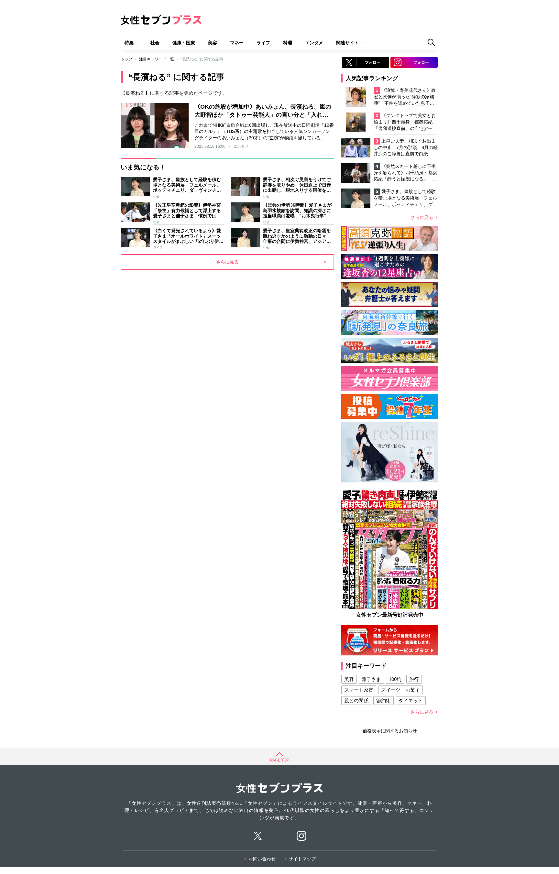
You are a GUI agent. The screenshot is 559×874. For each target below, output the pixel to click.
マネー (237, 42)
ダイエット (411, 700)
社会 (154, 42)
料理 (287, 42)
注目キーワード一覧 (156, 59)
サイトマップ (302, 859)
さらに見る (422, 217)
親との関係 (356, 700)
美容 (212, 42)
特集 (129, 42)
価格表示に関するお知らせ (390, 730)
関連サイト (347, 42)
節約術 (383, 700)
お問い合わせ (262, 859)
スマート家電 (358, 690)
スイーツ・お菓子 (400, 690)
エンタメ (314, 42)
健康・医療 (183, 42)
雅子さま (371, 679)
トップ (126, 59)
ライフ (263, 42)
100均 (395, 679)
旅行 (414, 679)
